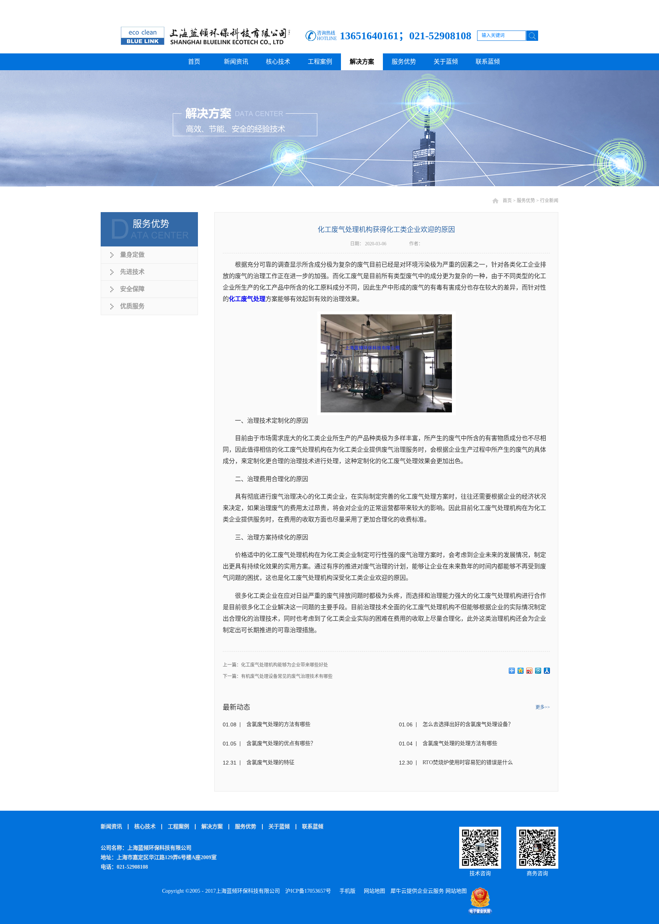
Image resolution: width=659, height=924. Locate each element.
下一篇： (278, 676)
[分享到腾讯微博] (538, 671)
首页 (194, 61)
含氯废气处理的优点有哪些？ (281, 743)
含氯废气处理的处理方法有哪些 (460, 743)
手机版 (345, 891)
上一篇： (275, 665)
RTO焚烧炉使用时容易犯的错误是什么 (468, 762)
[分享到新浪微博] (529, 671)
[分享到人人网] (547, 671)
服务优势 (526, 200)
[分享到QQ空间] (521, 671)
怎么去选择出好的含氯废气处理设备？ (468, 724)
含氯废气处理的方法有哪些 (278, 724)
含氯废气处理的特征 (270, 762)
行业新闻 (549, 200)
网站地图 (373, 891)
